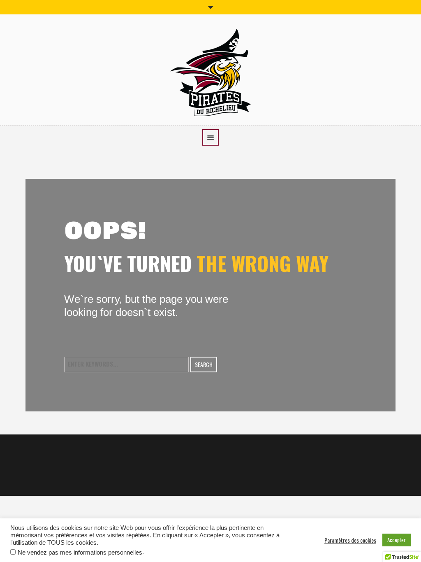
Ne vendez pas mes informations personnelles (80, 552)
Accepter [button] (396, 540)
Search (204, 364)
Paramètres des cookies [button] (350, 540)
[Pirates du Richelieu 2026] (210, 71)
